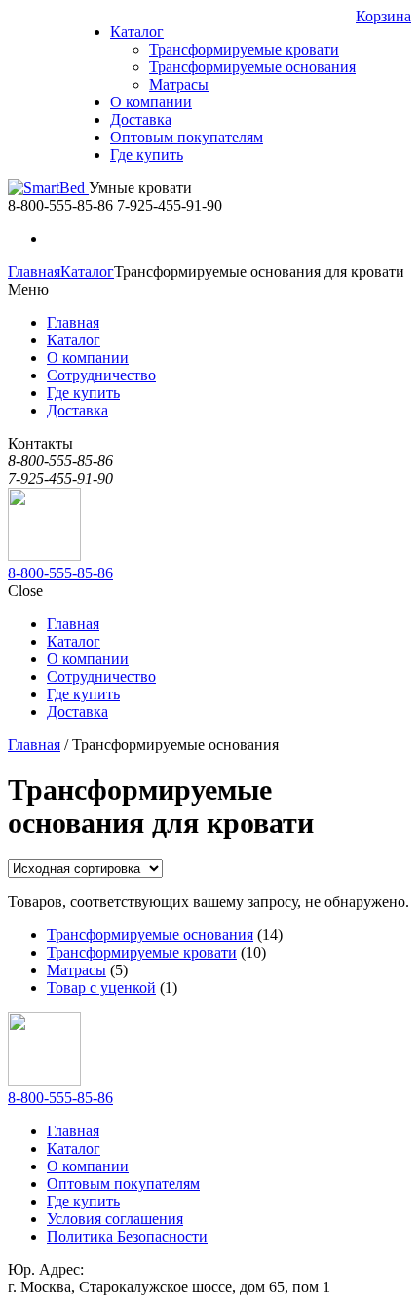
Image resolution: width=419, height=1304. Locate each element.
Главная (34, 271)
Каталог (87, 271)
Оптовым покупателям (123, 1183)
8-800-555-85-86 (60, 573)
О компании (88, 1166)
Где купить (83, 1201)
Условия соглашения (115, 1218)
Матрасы (76, 970)
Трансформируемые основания (150, 935)
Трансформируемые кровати (142, 952)
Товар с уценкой (101, 987)
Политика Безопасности (127, 1236)
